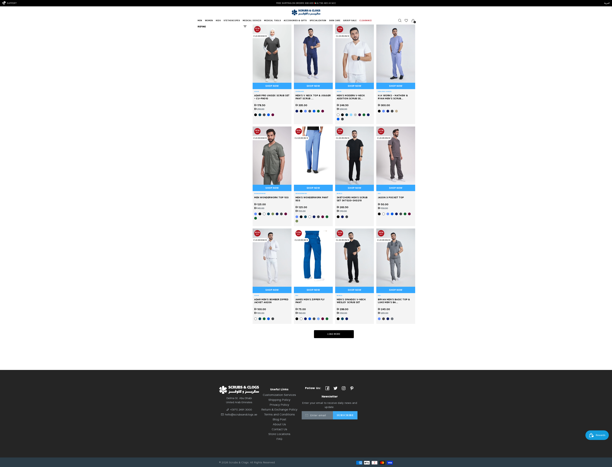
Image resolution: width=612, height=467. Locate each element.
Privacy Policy (279, 404)
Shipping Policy (279, 399)
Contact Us (279, 429)
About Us (279, 424)
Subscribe (345, 415)
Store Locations (279, 434)
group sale (350, 20)
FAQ (279, 439)
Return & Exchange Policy (279, 409)
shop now (272, 86)
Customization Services (279, 395)
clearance (365, 20)
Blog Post (279, 419)
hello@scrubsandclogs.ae (241, 414)
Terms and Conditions (279, 414)
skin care (334, 20)
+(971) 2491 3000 (241, 409)
